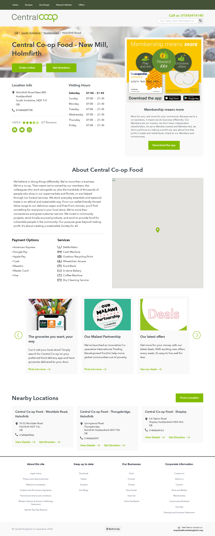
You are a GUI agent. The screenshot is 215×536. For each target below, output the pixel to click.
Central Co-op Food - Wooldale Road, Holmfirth (41, 414)
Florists (131, 485)
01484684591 (91, 438)
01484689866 (26, 435)
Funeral (131, 479)
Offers (81, 5)
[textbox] (188, 529)
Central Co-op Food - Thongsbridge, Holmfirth (105, 414)
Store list (131, 496)
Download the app (164, 145)
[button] (158, 230)
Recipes (28, 5)
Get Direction (47, 442)
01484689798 (24, 110)
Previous (18, 335)
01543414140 (192, 15)
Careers (179, 485)
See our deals (148, 369)
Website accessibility (35, 485)
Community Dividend (179, 501)
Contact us (179, 473)
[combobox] (180, 20)
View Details (22, 442)
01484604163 (156, 430)
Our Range (44, 5)
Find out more (37, 369)
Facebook (83, 473)
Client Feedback (131, 501)
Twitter (83, 479)
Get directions (61, 68)
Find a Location (189, 398)
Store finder (131, 490)
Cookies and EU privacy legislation (36, 490)
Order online (27, 68)
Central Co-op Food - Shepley (165, 412)
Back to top (114, 529)
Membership (179, 496)
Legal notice (35, 473)
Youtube (84, 485)
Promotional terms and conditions (35, 496)
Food (131, 473)
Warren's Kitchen (64, 5)
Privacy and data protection (36, 479)
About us (179, 479)
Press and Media (179, 490)
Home (15, 5)
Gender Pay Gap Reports (35, 510)
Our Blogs (83, 490)
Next (197, 335)
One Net (179, 507)
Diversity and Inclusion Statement (179, 512)
